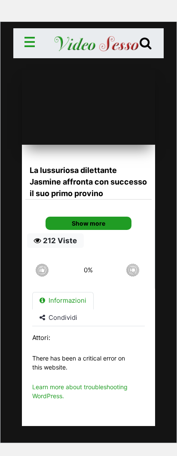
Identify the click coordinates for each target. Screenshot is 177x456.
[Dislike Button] (132, 270)
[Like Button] (42, 270)
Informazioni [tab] (66, 300)
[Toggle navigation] (31, 43)
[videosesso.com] (89, 43)
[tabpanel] (88, 371)
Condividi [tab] (62, 317)
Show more (88, 223)
